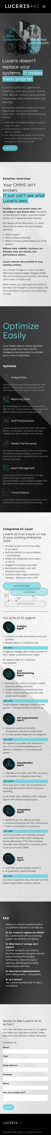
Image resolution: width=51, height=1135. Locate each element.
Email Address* (10, 1065)
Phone (6, 1083)
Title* (5, 1056)
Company (7, 1074)
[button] (44, 6)
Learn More (10, 148)
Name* (6, 1047)
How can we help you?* (14, 1092)
